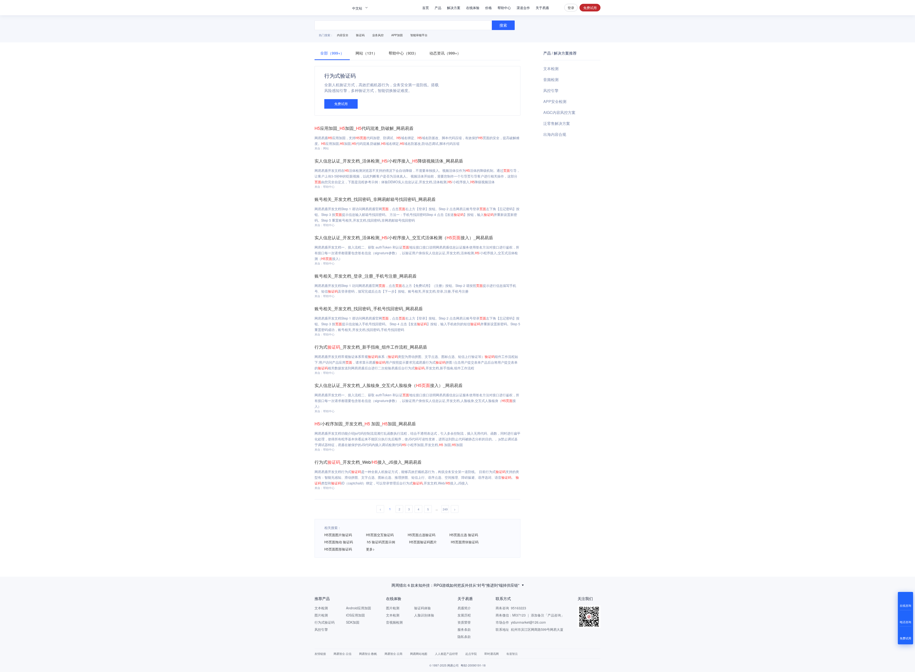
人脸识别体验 (424, 615)
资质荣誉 (464, 622)
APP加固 (397, 35)
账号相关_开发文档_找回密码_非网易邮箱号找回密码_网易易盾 (375, 199)
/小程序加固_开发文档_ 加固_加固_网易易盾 (365, 423)
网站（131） (366, 53)
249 (445, 509)
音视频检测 (394, 622)
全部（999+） (332, 53)
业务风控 (378, 35)
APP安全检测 (554, 101)
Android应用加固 (358, 608)
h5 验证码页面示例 (381, 542)
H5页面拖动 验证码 (338, 542)
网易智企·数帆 (368, 654)
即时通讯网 (491, 654)
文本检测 (551, 68)
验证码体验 (422, 608)
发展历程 (464, 615)
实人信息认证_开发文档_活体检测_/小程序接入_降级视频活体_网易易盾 (389, 161)
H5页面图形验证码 (338, 549)
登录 (571, 7)
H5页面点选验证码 (421, 534)
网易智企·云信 (342, 654)
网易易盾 (331, 7)
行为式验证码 (325, 622)
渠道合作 (523, 7)
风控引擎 (551, 90)
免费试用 (590, 7)
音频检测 (551, 79)
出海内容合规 (554, 134)
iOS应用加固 (355, 615)
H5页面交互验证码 (380, 534)
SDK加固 (352, 622)
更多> (370, 549)
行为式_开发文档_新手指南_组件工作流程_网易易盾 (371, 347)
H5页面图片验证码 (338, 534)
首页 (425, 7)
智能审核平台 (418, 35)
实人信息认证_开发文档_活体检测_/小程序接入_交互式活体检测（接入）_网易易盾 (404, 237)
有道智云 (512, 654)
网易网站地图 (418, 654)
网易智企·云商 (393, 654)
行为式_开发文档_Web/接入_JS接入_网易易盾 (368, 462)
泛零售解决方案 (556, 123)
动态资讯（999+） (445, 53)
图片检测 (321, 615)
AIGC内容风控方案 (559, 112)
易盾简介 (464, 608)
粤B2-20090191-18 (473, 665)
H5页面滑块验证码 (464, 542)
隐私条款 (464, 636)
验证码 (360, 35)
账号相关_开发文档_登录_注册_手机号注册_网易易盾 (366, 276)
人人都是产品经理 (446, 654)
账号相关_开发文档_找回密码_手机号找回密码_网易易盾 (369, 308)
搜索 (557, 8)
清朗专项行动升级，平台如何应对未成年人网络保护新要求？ (455, 585)
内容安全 (342, 35)
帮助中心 (504, 7)
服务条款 (464, 629)
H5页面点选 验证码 (463, 534)
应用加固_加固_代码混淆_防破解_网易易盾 (364, 128)
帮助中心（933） (403, 53)
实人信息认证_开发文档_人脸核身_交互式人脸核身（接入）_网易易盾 (389, 385)
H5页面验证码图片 (423, 542)
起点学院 (471, 654)
